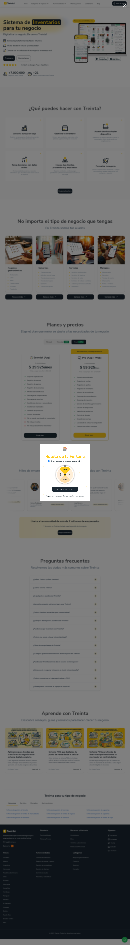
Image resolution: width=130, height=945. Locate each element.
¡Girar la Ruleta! (66, 489)
